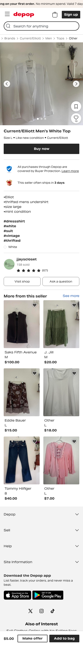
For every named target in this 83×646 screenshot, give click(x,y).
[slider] (41, 83)
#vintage (12, 236)
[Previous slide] (7, 84)
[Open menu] (7, 14)
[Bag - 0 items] (55, 15)
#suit (8, 231)
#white (10, 226)
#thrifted (12, 241)
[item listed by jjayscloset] (22, 324)
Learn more (70, 171)
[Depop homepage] (23, 14)
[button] (48, 270)
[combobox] (41, 26)
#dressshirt (14, 221)
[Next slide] (76, 84)
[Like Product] (34, 305)
